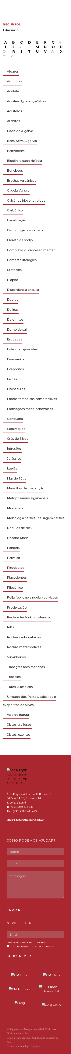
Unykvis (34, 1046)
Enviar (14, 910)
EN (55, 6)
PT (47, 6)
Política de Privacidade (36, 942)
